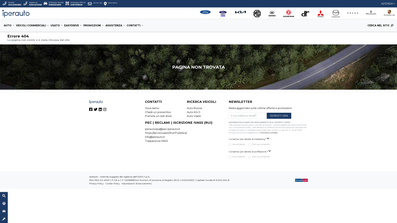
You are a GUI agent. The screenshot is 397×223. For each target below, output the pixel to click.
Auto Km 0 (193, 112)
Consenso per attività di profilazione (248, 151)
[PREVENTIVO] (4, 211)
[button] (268, 139)
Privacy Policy (96, 183)
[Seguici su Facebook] (90, 109)
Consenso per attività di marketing (247, 139)
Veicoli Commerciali (31, 25)
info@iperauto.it (155, 137)
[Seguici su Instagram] (104, 109)
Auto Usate (194, 116)
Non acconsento (261, 144)
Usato (55, 25)
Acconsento (238, 144)
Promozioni (92, 25)
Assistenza (113, 25)
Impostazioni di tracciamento (136, 183)
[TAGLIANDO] (4, 219)
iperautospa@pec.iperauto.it (162, 129)
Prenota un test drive (158, 116)
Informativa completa (268, 133)
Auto (7, 25)
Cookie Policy (112, 183)
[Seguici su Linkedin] (100, 109)
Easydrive (71, 25)
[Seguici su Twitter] (95, 109)
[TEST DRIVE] (4, 204)
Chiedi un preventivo (158, 112)
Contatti (134, 25)
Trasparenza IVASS (156, 141)
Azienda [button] (387, 3)
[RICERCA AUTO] (4, 196)
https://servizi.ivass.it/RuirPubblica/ (166, 132)
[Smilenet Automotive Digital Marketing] (301, 180)
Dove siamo (152, 108)
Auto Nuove (194, 108)
